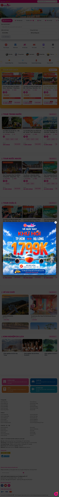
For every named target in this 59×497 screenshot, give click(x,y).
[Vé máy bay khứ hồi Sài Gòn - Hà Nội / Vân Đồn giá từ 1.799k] (29, 248)
